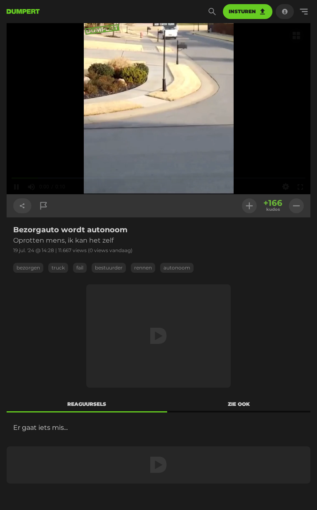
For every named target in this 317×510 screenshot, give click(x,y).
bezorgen (28, 268)
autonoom (176, 268)
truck (58, 268)
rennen (143, 268)
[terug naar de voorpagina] (23, 11)
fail (79, 268)
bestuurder (109, 268)
